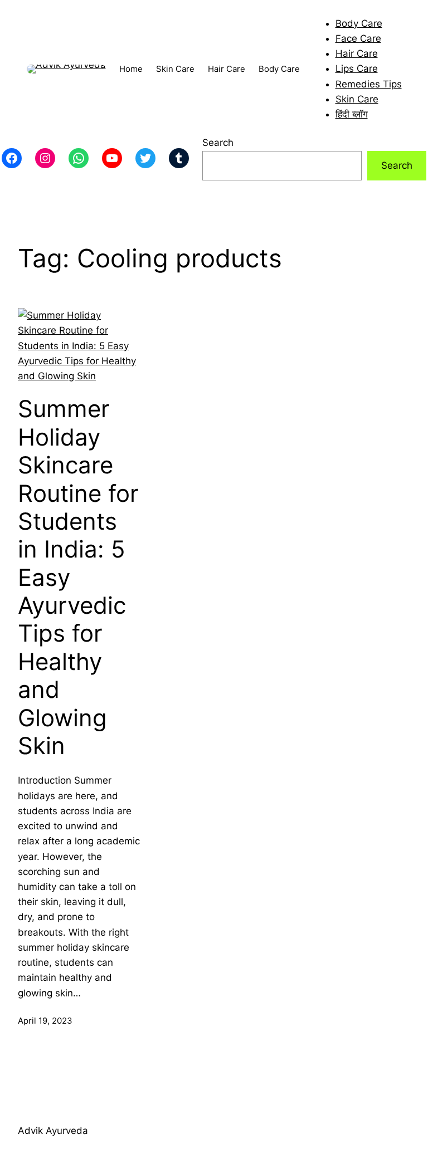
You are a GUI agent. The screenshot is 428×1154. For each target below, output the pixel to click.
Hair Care (356, 53)
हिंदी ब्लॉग (351, 114)
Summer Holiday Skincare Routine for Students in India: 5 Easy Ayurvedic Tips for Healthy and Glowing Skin (78, 577)
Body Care (358, 23)
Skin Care (356, 99)
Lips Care (356, 68)
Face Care (358, 38)
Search (218, 142)
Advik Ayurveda (53, 1130)
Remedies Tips (368, 84)
